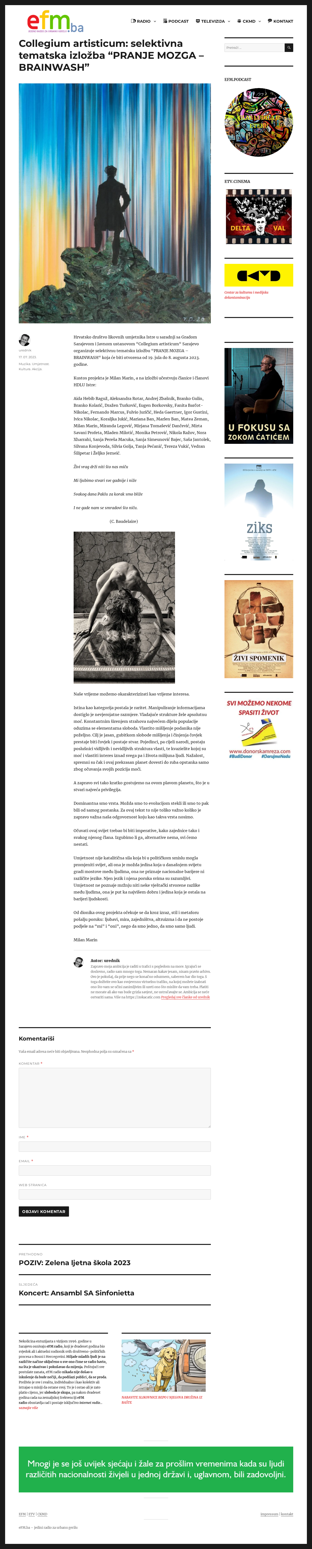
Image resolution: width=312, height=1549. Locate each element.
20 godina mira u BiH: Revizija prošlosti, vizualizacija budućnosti (259, 121)
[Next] (288, 122)
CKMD (42, 1514)
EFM (22, 1514)
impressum (269, 1514)
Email (26, 1161)
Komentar (31, 1064)
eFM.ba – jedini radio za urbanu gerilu (48, 1528)
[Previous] (229, 122)
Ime (24, 1137)
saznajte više (28, 1408)
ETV (32, 1514)
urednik (25, 350)
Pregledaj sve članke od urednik (185, 997)
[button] (228, 216)
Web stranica (33, 1185)
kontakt (287, 1514)
